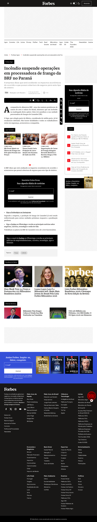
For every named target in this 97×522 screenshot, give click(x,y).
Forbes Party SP (66, 495)
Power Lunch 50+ (66, 484)
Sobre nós (7, 415)
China (80, 484)
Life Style (30, 476)
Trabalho (47, 461)
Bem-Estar (48, 447)
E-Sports (64, 452)
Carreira (12, 42)
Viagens (29, 481)
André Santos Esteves (51, 416)
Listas (23, 42)
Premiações (82, 463)
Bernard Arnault (32, 410)
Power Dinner (65, 479)
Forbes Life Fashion (67, 487)
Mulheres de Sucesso (84, 434)
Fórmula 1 (64, 455)
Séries (80, 450)
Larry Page (30, 416)
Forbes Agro (15, 55)
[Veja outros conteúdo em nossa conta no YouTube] (20, 409)
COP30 (46, 490)
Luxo (28, 490)
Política (81, 476)
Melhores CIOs (82, 418)
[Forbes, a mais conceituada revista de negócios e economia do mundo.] (48, 3)
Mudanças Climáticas (51, 484)
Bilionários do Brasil (84, 402)
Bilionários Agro (83, 400)
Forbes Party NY (66, 490)
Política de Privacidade (38, 201)
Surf (62, 461)
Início (6, 55)
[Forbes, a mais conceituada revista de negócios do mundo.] (14, 389)
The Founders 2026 (73, 44)
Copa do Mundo (66, 450)
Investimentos (31, 457)
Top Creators (82, 439)
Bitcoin (29, 452)
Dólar (28, 468)
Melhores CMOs (83, 421)
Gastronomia (31, 484)
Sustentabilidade (49, 481)
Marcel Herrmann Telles (51, 405)
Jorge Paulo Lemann (50, 402)
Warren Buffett (31, 413)
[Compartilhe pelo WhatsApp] (61, 113)
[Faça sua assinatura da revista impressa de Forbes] (42, 365)
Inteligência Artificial (67, 399)
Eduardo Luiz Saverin (50, 397)
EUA (79, 479)
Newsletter (83, 42)
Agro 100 (81, 397)
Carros (29, 498)
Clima (46, 479)
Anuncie (87, 3)
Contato (7, 426)
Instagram (64, 407)
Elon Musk (30, 399)
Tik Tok (63, 410)
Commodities (31, 463)
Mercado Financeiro (33, 455)
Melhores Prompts (67, 402)
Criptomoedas (31, 466)
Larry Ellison (30, 407)
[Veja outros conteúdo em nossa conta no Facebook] (6, 409)
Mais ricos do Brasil (51, 394)
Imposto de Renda (33, 471)
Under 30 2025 (82, 442)
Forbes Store (8, 418)
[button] (42, 100)
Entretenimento (84, 447)
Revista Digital (9, 420)
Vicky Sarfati (48, 400)
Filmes (80, 452)
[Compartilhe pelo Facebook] (61, 105)
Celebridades (82, 455)
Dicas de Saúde (49, 463)
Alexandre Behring (49, 413)
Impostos (30, 460)
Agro (6, 42)
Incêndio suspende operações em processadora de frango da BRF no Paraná (51, 55)
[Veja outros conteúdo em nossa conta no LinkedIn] (25, 409)
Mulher (35, 42)
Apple (63, 413)
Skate (63, 463)
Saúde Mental (48, 450)
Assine (90, 42)
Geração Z (47, 452)
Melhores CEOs (83, 416)
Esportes (64, 447)
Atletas (63, 469)
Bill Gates (30, 421)
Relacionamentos (49, 455)
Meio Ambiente (49, 476)
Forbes (13, 224)
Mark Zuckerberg (32, 402)
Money (28, 42)
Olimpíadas (64, 466)
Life (17, 42)
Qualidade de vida (32, 487)
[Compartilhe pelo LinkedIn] (61, 109)
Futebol (63, 458)
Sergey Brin (30, 418)
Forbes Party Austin (67, 492)
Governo (81, 487)
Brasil (80, 481)
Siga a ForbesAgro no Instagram (18, 212)
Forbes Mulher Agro (67, 508)
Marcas (29, 495)
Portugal (29, 479)
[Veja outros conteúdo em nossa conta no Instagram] (15, 409)
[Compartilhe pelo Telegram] (61, 118)
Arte (28, 492)
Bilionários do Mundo (84, 405)
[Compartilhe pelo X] (61, 101)
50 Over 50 (81, 408)
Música (80, 461)
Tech (41, 42)
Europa (80, 490)
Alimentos (47, 487)
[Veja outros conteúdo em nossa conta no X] (11, 409)
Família (46, 458)
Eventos (80, 458)
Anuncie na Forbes (10, 423)
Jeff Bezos (30, 405)
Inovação (64, 405)
